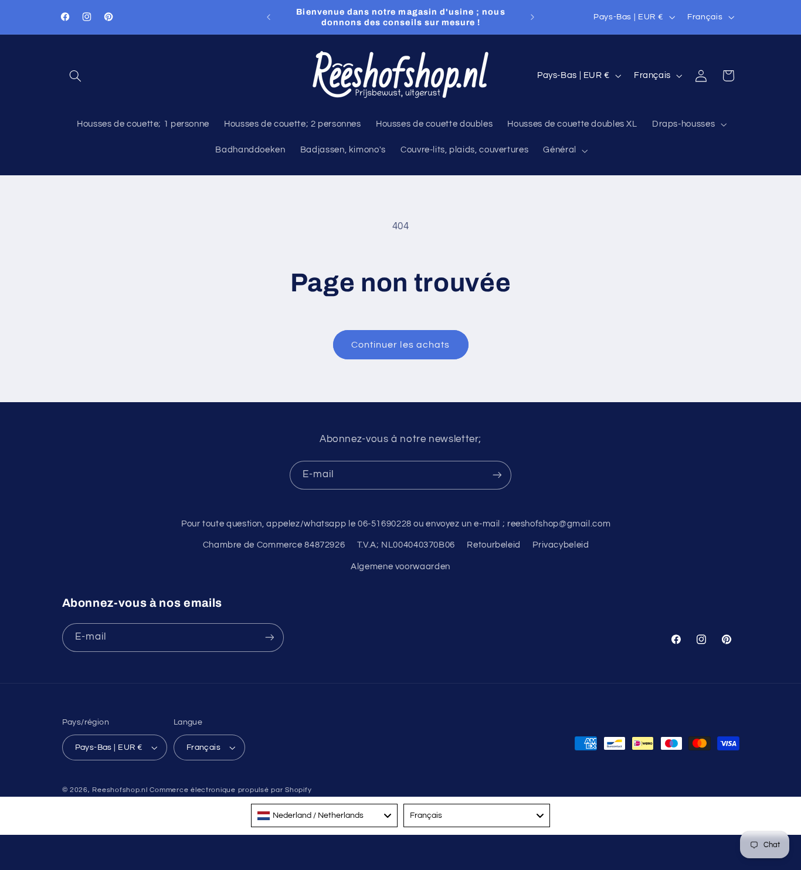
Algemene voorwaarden (400, 566)
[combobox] (324, 815)
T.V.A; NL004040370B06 (406, 545)
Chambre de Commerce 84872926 (274, 545)
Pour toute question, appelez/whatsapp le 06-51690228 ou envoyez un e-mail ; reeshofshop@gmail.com (395, 523)
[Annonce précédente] (268, 17)
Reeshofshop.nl (119, 790)
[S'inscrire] (497, 475)
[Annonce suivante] (532, 17)
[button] (75, 75)
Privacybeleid (560, 545)
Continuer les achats (400, 344)
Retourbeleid (494, 545)
